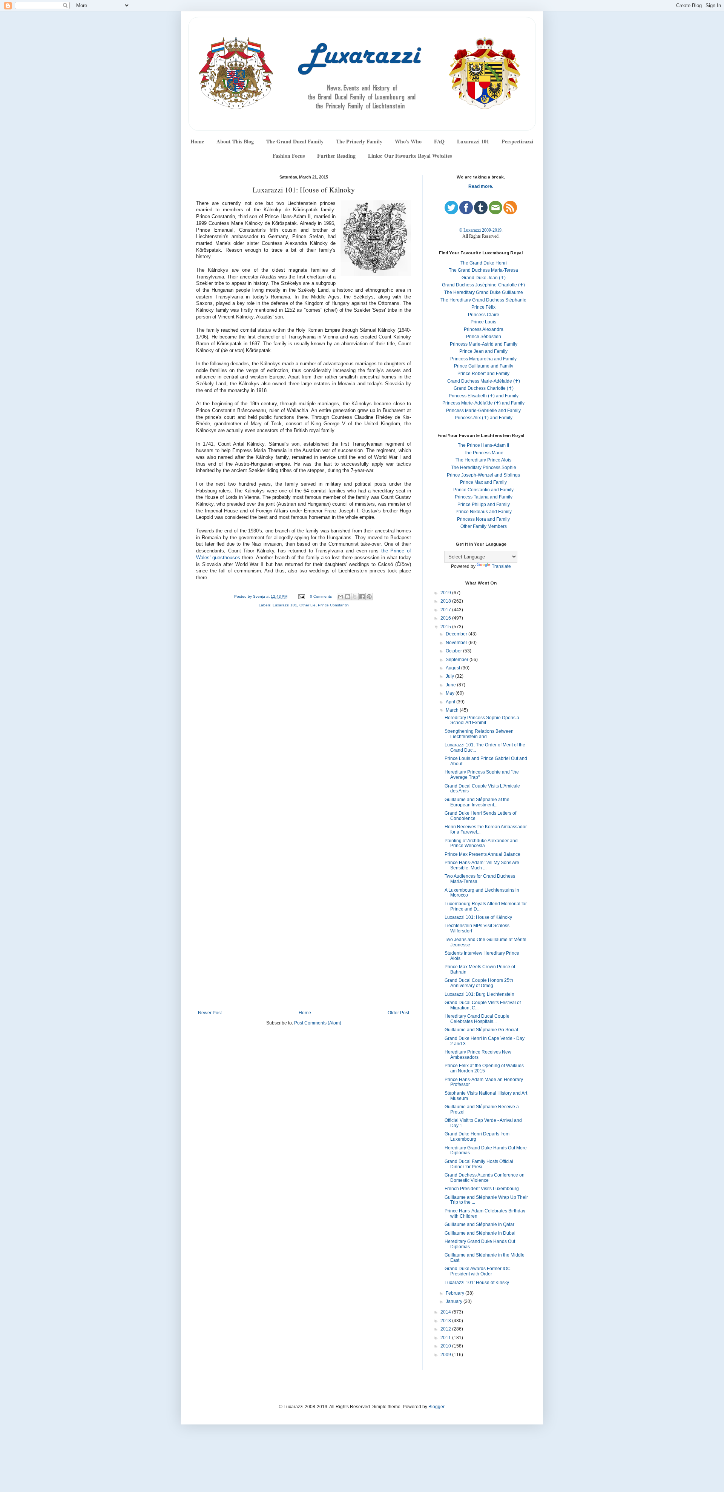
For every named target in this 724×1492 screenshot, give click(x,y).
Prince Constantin (333, 605)
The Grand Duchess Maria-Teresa (483, 270)
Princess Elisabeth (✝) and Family (483, 396)
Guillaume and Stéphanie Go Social (481, 1029)
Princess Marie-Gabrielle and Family (483, 410)
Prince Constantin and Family (483, 490)
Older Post (398, 1013)
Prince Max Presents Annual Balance (482, 854)
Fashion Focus (289, 156)
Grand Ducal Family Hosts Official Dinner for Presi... (479, 1164)
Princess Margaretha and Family (483, 359)
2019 (446, 593)
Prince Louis (483, 322)
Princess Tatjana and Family (483, 497)
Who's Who (408, 141)
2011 (446, 1337)
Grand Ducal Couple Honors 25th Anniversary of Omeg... (479, 983)
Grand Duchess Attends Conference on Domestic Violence (485, 1178)
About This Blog (235, 141)
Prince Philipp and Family (483, 504)
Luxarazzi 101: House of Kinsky (477, 1282)
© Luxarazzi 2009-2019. (481, 230)
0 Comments (321, 596)
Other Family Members (483, 526)
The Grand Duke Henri (483, 263)
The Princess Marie (483, 453)
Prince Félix (483, 307)
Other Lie (307, 605)
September (457, 659)
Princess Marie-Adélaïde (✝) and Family (483, 403)
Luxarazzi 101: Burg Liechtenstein (479, 994)
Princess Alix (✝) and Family (483, 417)
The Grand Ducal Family (295, 141)
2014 (446, 1312)
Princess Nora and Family (483, 519)
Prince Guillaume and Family (483, 366)
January (454, 1301)
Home (197, 141)
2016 (446, 618)
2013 (446, 1320)
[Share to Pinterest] (369, 596)
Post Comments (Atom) (317, 1023)
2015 (446, 626)
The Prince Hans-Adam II (483, 445)
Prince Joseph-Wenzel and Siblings (483, 475)
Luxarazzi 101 (473, 141)
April (451, 702)
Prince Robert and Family (483, 373)
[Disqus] (303, 714)
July (450, 676)
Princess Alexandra (483, 329)
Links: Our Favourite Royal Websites (410, 156)
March (453, 710)
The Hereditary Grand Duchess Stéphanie (483, 300)
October (454, 651)
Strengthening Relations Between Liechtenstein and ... (479, 734)
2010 (446, 1346)
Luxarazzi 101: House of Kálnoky (478, 917)
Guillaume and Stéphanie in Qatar (479, 1224)
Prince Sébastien (483, 336)
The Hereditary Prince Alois (483, 460)
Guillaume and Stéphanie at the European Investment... (477, 802)
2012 (446, 1329)
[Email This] (340, 596)
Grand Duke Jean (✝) (484, 277)
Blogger (436, 1406)
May (451, 693)
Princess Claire (483, 314)
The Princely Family (359, 141)
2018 (446, 601)
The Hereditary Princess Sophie (483, 467)
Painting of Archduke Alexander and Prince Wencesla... (481, 843)
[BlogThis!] (347, 596)
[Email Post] (301, 596)
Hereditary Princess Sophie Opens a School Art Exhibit (482, 720)
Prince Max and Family (483, 482)
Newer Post (210, 1013)
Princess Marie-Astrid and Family (483, 344)
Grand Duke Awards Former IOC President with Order (478, 1271)
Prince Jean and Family (483, 351)
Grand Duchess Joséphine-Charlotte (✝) (483, 285)
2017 (446, 610)
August (453, 668)
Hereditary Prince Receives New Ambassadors (478, 1055)
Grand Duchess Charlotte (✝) (484, 388)
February (455, 1293)
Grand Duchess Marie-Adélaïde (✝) (483, 381)
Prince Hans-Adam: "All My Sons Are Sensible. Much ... (482, 865)
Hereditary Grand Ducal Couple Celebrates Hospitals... (477, 1019)
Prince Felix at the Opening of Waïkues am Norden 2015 (484, 1068)
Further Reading (336, 156)
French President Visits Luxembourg (482, 1188)
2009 (446, 1354)
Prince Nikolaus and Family (484, 511)
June (451, 685)
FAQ (439, 141)
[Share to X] (355, 596)
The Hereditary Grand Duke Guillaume (483, 292)
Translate (501, 566)
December (457, 634)
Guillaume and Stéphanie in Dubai (480, 1233)
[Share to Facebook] (362, 596)
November (457, 642)
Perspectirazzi (517, 141)
